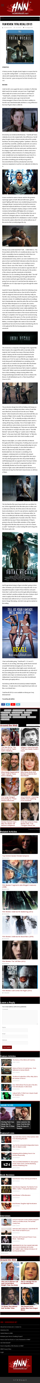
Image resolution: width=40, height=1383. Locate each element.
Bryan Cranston (32, 710)
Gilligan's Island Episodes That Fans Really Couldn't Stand (29, 749)
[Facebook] (15, 1380)
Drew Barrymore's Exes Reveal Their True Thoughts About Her (29, 823)
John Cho (5, 715)
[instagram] (26, 1380)
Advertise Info (4, 1330)
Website (4, 1040)
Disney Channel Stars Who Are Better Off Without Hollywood (8, 823)
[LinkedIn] (22, 1380)
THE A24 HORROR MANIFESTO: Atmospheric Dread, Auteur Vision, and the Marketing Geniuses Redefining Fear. (25, 1163)
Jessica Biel (28, 712)
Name (4, 1027)
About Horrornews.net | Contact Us (10, 1327)
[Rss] (14, 1380)
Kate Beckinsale (14, 715)
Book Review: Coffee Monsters (22, 1195)
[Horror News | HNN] (20, 7)
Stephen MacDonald (19, 717)
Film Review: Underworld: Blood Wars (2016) (17, 937)
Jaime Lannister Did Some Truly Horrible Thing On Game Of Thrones (23, 1125)
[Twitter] (18, 1380)
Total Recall (31, 717)
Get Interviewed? (5, 1343)
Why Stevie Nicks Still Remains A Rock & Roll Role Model (29, 774)
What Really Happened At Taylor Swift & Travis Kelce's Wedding (10, 774)
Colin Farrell (6, 712)
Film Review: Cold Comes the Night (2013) (17, 991)
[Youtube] (24, 1380)
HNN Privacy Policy (5, 1349)
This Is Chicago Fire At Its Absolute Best (29, 1282)
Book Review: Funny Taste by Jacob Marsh (25, 1178)
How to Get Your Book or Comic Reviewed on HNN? (15, 1339)
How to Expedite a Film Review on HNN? (12, 1346)
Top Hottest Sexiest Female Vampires (15, 856)
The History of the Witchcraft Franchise (24, 1060)
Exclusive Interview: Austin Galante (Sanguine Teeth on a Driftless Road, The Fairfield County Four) (26, 1221)
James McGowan (17, 712)
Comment (5, 1009)
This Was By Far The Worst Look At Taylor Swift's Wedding (8, 749)
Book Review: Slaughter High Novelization (25, 1203)
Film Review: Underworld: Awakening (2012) (17, 912)
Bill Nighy (8, 710)
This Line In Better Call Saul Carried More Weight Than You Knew (9, 1283)
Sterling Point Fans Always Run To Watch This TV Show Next (7, 1125)
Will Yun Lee (5, 719)
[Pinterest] (20, 1380)
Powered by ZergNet (34, 829)
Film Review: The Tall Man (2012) (13, 961)
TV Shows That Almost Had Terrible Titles (9, 1307)
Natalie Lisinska (6, 717)
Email (3, 1033)
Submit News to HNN (6, 1333)
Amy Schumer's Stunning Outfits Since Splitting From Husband (29, 798)
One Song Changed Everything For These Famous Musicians (8, 798)
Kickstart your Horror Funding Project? (11, 1336)
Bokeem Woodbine (19, 710)
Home (2, 17)
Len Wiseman (25, 715)
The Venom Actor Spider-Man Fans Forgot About (29, 1308)
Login (2, 1352)
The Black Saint (8, 27)
